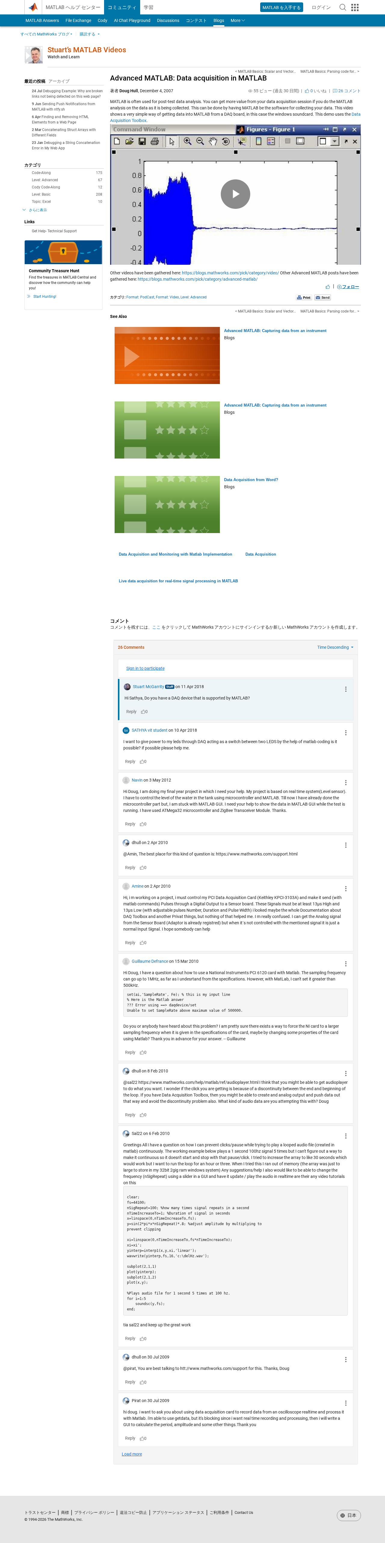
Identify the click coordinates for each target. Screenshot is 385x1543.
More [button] (235, 20)
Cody (102, 20)
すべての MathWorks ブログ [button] (44, 34)
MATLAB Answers (42, 20)
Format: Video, (168, 297)
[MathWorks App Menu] (355, 7)
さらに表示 (38, 210)
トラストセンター (40, 1512)
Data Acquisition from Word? (251, 479)
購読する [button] (87, 34)
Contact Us (244, 1512)
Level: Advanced (67, 180)
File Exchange (78, 20)
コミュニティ (122, 7)
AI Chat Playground (132, 20)
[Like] (328, 286)
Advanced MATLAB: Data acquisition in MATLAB (188, 78)
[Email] (322, 297)
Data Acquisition (260, 554)
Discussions (168, 20)
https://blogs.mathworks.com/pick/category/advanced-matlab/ (198, 279)
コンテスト (196, 20)
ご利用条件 (219, 1512)
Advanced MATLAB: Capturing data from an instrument (275, 330)
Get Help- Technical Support (54, 231)
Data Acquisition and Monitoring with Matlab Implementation (175, 554)
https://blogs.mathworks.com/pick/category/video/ (230, 272)
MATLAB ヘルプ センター (73, 7)
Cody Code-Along (67, 187)
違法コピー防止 (133, 1512)
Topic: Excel (67, 202)
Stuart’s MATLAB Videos (87, 50)
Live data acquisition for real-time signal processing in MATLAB (178, 581)
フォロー (350, 286)
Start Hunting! (44, 296)
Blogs (219, 20)
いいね (318, 90)
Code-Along (67, 173)
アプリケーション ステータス (178, 1512)
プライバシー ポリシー (94, 1512)
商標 (65, 1512)
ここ (156, 627)
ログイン (323, 9)
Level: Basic (67, 194)
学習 (148, 7)
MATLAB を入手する (282, 7)
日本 (351, 1515)
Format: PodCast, (140, 297)
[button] (343, 7)
